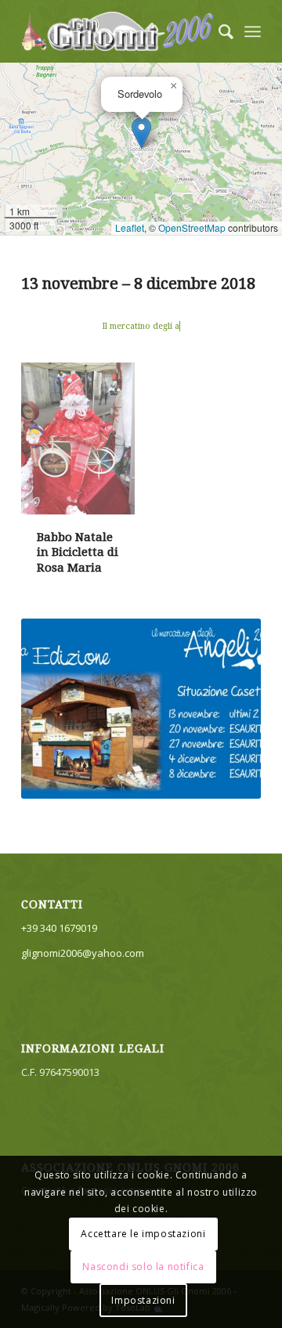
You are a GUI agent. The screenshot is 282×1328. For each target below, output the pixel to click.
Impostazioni (143, 1300)
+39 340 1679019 (59, 928)
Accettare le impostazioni (143, 1233)
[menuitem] (218, 31)
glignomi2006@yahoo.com (82, 953)
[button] (141, 133)
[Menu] (252, 31)
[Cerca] (218, 31)
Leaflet (129, 227)
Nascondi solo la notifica (143, 1266)
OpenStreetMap (192, 227)
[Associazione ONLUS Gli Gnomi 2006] (117, 31)
